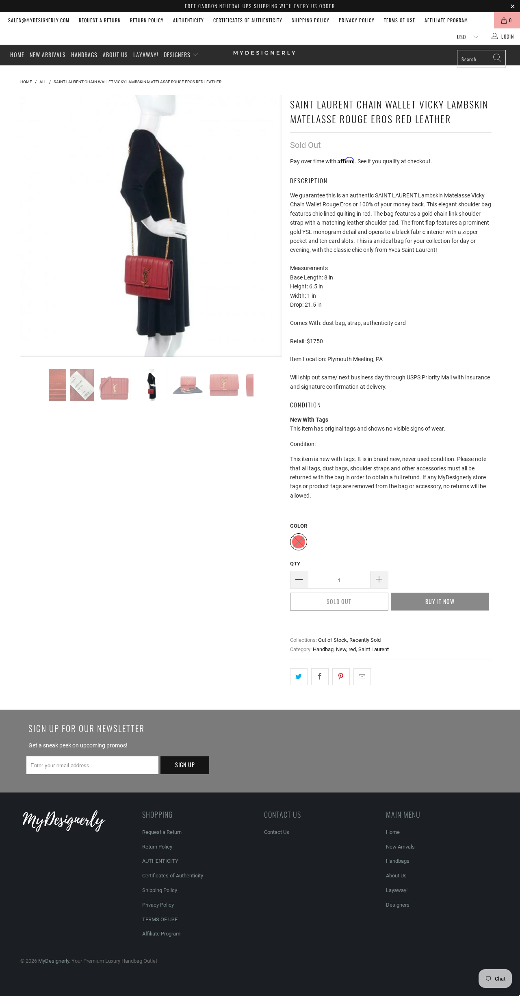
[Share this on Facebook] (320, 676)
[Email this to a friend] (362, 676)
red (352, 649)
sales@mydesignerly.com (38, 20)
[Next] (268, 226)
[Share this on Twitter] (299, 676)
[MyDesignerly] (264, 52)
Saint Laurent (373, 649)
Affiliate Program (446, 20)
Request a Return (100, 20)
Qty (295, 564)
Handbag (323, 649)
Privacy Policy (357, 20)
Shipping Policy (310, 20)
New (341, 649)
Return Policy (147, 20)
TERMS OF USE (399, 20)
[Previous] (34, 226)
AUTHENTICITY (188, 20)
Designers (178, 54)
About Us (115, 54)
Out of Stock (332, 640)
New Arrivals (48, 54)
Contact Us (276, 832)
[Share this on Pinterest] (341, 676)
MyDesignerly (53, 961)
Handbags (84, 54)
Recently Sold (365, 640)
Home (17, 54)
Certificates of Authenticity (247, 20)
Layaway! (145, 54)
